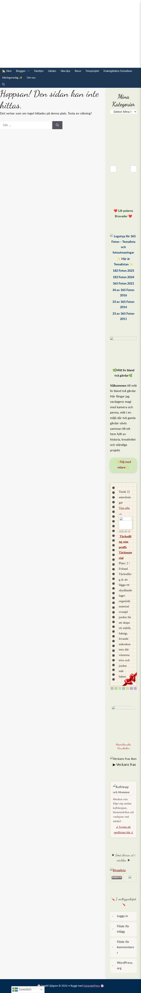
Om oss (31, 77)
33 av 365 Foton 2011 (123, 316)
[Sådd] (115, 688)
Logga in (122, 916)
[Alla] (112, 688)
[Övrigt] (135, 688)
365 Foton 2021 (123, 283)
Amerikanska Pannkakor (123, 746)
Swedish (24, 989)
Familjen (39, 71)
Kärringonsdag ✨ (12, 77)
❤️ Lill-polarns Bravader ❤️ (123, 213)
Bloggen (20, 71)
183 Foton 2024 (123, 277)
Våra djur (65, 71)
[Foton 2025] (123, 244)
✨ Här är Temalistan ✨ (123, 261)
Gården (52, 71)
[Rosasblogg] (123, 870)
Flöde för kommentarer (125, 947)
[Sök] (57, 125)
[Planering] (131, 688)
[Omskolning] (119, 688)
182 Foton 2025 (123, 270)
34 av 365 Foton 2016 (123, 293)
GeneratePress (91, 986)
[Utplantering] (123, 688)
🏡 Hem (7, 71)
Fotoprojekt (92, 71)
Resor (78, 71)
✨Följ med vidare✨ (123, 465)
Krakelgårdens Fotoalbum (118, 71)
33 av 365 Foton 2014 (123, 304)
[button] (3, 84)
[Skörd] (127, 688)
